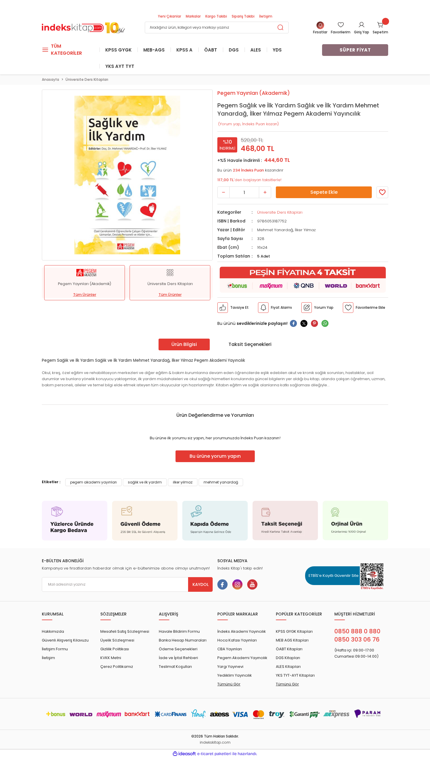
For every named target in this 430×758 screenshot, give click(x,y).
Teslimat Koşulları (175, 666)
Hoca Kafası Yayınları (237, 640)
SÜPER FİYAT (355, 50)
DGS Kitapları (288, 658)
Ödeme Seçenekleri (178, 649)
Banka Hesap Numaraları (183, 640)
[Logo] (83, 27)
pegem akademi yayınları (93, 482)
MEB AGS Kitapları (292, 640)
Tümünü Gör (228, 684)
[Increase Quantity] (265, 192)
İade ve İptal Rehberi (178, 658)
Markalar (193, 16)
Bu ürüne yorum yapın (215, 456)
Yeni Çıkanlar (169, 16)
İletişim (265, 16)
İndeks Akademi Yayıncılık (241, 631)
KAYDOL (200, 584)
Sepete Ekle (324, 192)
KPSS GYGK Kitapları (294, 631)
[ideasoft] (184, 754)
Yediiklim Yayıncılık (234, 675)
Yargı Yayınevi (230, 666)
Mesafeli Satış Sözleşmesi (124, 631)
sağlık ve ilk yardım (145, 482)
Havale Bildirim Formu (179, 631)
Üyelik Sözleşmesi (117, 640)
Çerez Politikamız (116, 666)
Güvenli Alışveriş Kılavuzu (65, 640)
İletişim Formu (55, 649)
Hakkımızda (53, 631)
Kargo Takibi (216, 16)
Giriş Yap (361, 32)
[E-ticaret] (214, 754)
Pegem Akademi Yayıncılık (242, 658)
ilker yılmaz (182, 482)
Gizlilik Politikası (114, 649)
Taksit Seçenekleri (249, 344)
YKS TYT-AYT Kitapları (295, 675)
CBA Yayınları (229, 649)
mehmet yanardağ (221, 482)
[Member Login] (361, 24)
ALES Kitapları (288, 666)
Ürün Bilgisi (184, 344)
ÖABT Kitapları (289, 649)
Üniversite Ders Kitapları (279, 212)
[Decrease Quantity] (223, 192)
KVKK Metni (110, 658)
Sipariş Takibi (243, 16)
